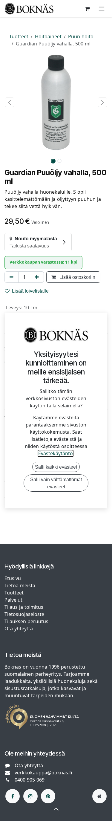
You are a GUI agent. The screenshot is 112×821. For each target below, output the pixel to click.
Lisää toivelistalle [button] (30, 291)
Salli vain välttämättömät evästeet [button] (56, 483)
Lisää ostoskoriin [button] (76, 277)
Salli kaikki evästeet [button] (56, 467)
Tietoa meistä (19, 585)
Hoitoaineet (48, 36)
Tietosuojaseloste (25, 614)
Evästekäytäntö (55, 453)
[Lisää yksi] (37, 277)
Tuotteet (18, 36)
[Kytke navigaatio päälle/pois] (102, 8)
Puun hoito (80, 36)
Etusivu (12, 578)
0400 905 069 (30, 780)
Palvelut (13, 600)
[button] (9, 102)
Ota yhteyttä (18, 629)
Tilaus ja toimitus (23, 607)
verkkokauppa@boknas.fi (43, 773)
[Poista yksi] (11, 277)
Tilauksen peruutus (26, 621)
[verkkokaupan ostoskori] (87, 9)
